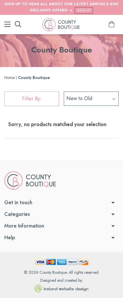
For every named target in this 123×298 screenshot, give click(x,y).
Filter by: (31, 98)
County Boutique (53, 272)
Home (9, 78)
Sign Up (83, 10)
